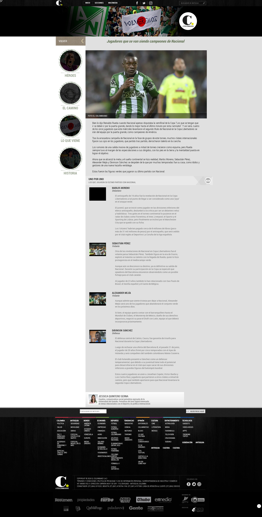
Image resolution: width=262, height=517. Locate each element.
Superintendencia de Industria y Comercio (160, 481)
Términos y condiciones (86, 481)
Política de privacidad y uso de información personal (119, 481)
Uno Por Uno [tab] (112, 180)
